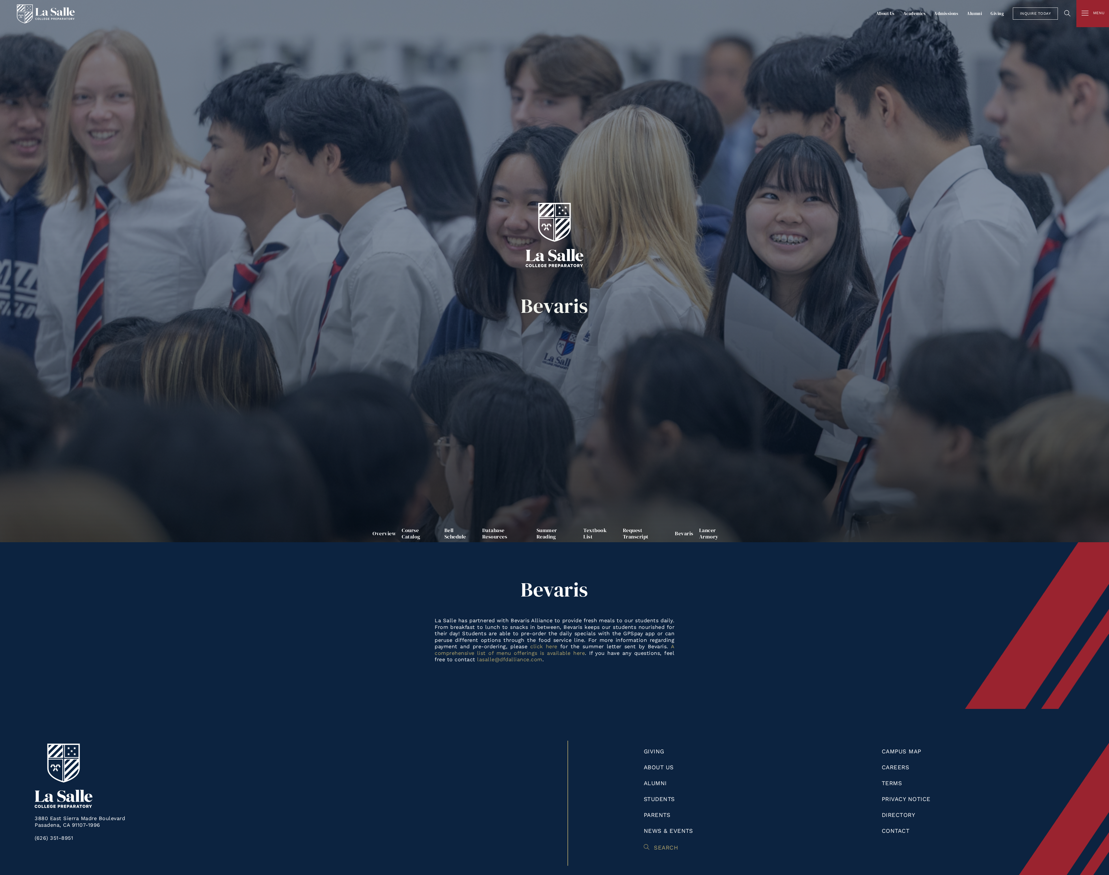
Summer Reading (547, 533)
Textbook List (594, 533)
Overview (384, 533)
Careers (895, 767)
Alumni (974, 13)
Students (659, 799)
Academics (914, 13)
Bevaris (684, 533)
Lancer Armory (709, 533)
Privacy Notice (906, 799)
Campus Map (901, 751)
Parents (657, 814)
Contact (896, 830)
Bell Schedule (455, 533)
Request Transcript (636, 533)
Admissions (946, 13)
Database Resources (494, 533)
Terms (892, 783)
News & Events (668, 830)
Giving (997, 13)
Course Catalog (411, 533)
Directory (898, 814)
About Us (885, 13)
